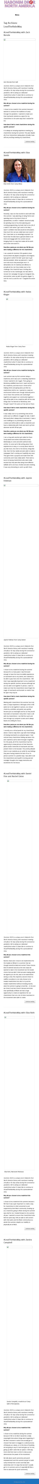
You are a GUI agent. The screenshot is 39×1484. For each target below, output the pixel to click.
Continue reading (30, 141)
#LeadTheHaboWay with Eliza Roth (19, 1013)
